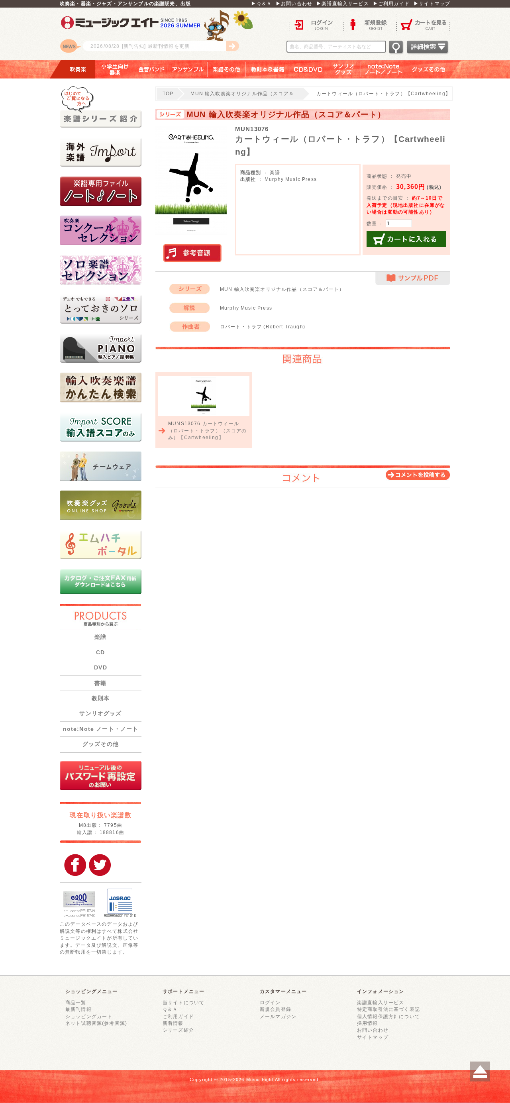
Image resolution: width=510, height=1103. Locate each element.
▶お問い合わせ (294, 3)
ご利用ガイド (178, 1016)
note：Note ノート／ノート (384, 69)
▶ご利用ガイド (391, 3)
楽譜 (100, 637)
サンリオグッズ (343, 69)
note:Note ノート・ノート (101, 729)
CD (100, 652)
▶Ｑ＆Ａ (261, 3)
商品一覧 (75, 1002)
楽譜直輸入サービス (380, 1002)
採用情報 (367, 1023)
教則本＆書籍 (268, 69)
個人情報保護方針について (388, 1016)
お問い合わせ (372, 1029)
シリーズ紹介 (178, 1029)
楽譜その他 (227, 69)
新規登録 (369, 24)
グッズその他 (434, 69)
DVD (100, 667)
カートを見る (423, 24)
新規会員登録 (275, 1009)
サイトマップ (372, 1037)
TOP (168, 93)
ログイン (316, 24)
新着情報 (173, 1023)
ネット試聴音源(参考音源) (96, 1023)
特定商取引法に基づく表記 (388, 1009)
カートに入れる (406, 239)
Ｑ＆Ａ (170, 1009)
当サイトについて (183, 1002)
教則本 (101, 698)
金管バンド (150, 69)
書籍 (100, 683)
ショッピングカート (88, 1016)
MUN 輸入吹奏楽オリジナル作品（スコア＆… (244, 93)
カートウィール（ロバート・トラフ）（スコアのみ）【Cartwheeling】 (207, 430)
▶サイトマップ (432, 3)
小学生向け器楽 (114, 69)
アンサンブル (187, 69)
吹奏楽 (72, 69)
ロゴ (159, 34)
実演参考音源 (192, 253)
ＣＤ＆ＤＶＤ (308, 69)
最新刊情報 (78, 1009)
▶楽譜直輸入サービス (342, 3)
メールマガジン (278, 1016)
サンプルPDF (412, 278)
